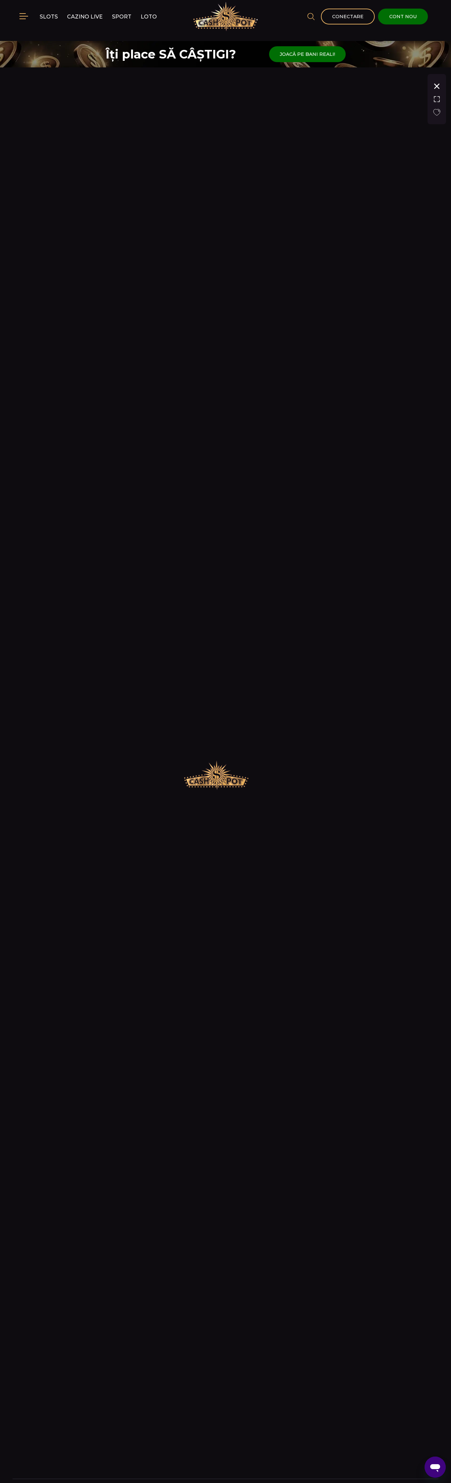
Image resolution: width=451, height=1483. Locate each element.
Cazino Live (85, 17)
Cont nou (403, 16)
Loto (149, 17)
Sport (121, 17)
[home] (225, 16)
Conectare (348, 16)
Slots (49, 17)
